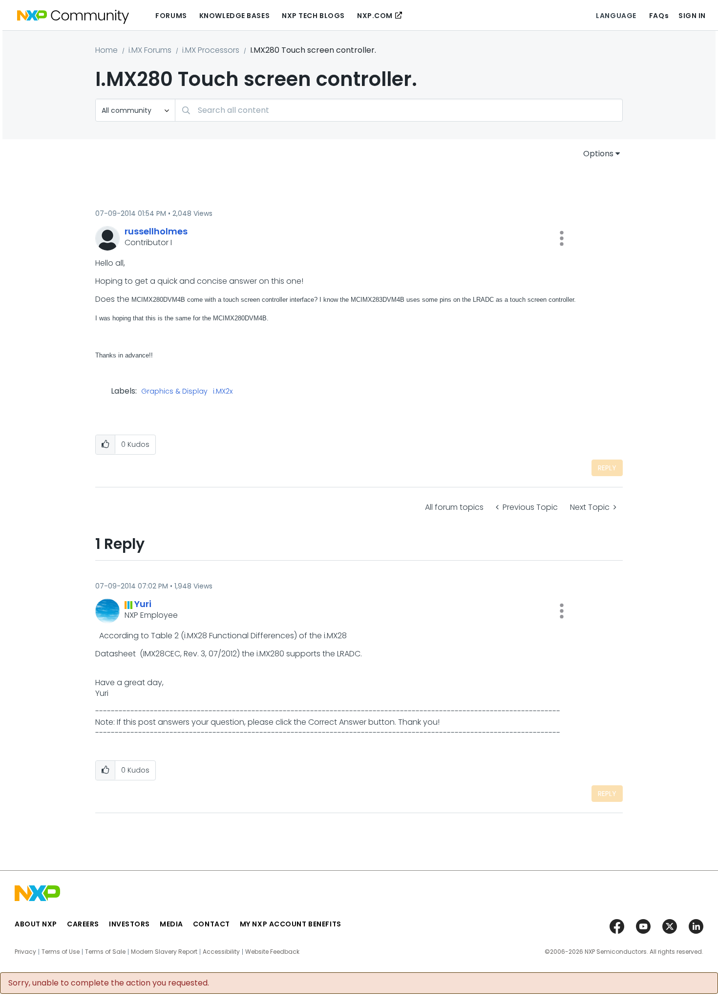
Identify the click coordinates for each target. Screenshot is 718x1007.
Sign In (692, 16)
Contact (211, 924)
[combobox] (399, 110)
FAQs (659, 16)
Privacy (25, 952)
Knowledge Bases (234, 16)
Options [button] (598, 153)
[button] (561, 238)
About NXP (36, 924)
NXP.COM (375, 16)
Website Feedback (272, 952)
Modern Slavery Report (164, 952)
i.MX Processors (210, 50)
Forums (171, 16)
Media (171, 924)
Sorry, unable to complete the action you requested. (108, 983)
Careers (83, 924)
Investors (129, 924)
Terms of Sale (105, 952)
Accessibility (221, 952)
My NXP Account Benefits (290, 924)
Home (106, 50)
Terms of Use (61, 952)
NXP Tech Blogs (313, 16)
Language (616, 16)
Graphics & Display (174, 391)
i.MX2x (222, 391)
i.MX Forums (149, 50)
